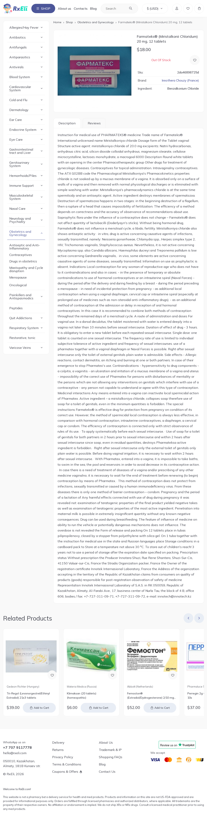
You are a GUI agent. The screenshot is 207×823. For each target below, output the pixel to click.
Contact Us (107, 771)
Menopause (18, 277)
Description (67, 123)
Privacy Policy (62, 757)
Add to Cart (41, 708)
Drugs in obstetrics (23, 261)
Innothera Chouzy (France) (180, 80)
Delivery (58, 742)
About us (64, 8)
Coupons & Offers (65, 771)
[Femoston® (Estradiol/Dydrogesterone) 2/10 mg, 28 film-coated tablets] (151, 656)
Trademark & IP (110, 749)
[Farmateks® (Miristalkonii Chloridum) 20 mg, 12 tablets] (95, 71)
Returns (58, 749)
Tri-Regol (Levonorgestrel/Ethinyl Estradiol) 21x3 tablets (28, 695)
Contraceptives (20, 255)
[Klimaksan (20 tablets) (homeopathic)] (91, 656)
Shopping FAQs (110, 757)
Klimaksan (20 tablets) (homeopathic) (81, 695)
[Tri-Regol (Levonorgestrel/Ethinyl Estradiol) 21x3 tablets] (31, 656)
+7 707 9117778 (17, 747)
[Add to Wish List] (195, 60)
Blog (93, 8)
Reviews (94, 123)
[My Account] (177, 8)
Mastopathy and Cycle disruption (26, 269)
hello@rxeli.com (14, 753)
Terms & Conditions (66, 764)
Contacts (81, 8)
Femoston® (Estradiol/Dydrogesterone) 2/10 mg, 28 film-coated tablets (151, 696)
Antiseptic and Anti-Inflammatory (24, 246)
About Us (106, 742)
